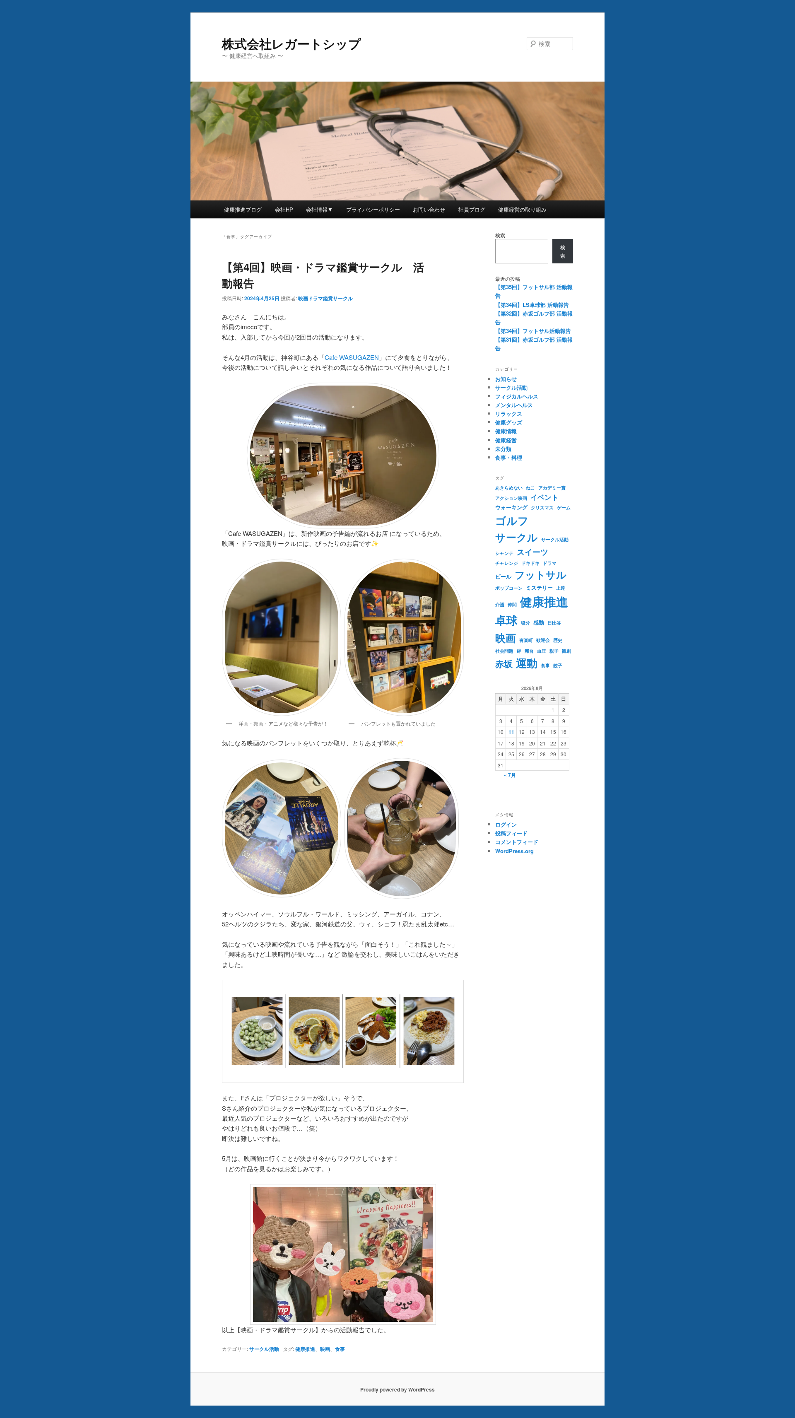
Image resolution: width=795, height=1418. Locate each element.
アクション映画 (511, 498)
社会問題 (504, 651)
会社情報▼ (319, 209)
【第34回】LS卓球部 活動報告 (532, 305)
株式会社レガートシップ (291, 43)
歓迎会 (543, 640)
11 (511, 732)
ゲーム (564, 507)
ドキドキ (530, 563)
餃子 (557, 665)
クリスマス (542, 507)
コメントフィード (516, 842)
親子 (554, 651)
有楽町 (526, 640)
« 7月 (510, 775)
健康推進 (305, 1349)
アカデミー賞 (552, 488)
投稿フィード (511, 833)
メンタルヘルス (514, 405)
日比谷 (554, 623)
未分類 (503, 449)
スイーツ (532, 551)
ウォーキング (511, 507)
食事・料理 (508, 457)
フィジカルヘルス (516, 396)
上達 (560, 588)
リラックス (508, 413)
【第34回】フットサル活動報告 (533, 331)
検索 (500, 235)
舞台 (529, 651)
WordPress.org (514, 851)
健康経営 (506, 440)
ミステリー (539, 587)
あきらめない (509, 488)
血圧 (541, 651)
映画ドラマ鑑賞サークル (325, 298)
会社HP (284, 209)
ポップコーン (509, 588)
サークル (516, 537)
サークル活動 (264, 1349)
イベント (544, 497)
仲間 (512, 604)
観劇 (566, 651)
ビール (503, 576)
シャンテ (504, 553)
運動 (526, 662)
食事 (340, 1349)
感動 (538, 622)
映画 (325, 1349)
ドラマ (549, 563)
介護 (499, 604)
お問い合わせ (429, 209)
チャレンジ (506, 563)
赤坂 (504, 663)
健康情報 (506, 431)
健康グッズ (508, 422)
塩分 (525, 623)
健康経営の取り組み (522, 209)
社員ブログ (471, 209)
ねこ (530, 488)
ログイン (506, 824)
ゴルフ (512, 520)
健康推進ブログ (243, 209)
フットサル (540, 574)
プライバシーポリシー (373, 209)
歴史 (557, 640)
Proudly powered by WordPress (397, 1389)
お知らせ (506, 379)
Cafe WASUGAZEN (352, 357)
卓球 (506, 620)
